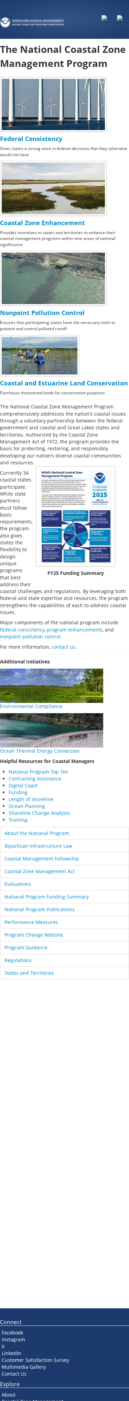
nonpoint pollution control (30, 636)
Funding (18, 792)
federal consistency (22, 629)
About (8, 1394)
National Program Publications (39, 909)
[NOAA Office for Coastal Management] (32, 16)
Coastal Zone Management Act (39, 871)
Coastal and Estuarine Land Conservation (64, 383)
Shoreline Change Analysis (39, 813)
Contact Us (14, 1373)
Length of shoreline (31, 799)
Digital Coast (23, 785)
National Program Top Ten (38, 771)
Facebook (12, 1332)
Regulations (18, 960)
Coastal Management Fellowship (41, 858)
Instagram (13, 1339)
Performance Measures (31, 922)
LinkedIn (11, 1353)
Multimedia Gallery (24, 1367)
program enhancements (75, 629)
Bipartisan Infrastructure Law (38, 846)
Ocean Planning (27, 806)
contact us (63, 647)
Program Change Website (33, 934)
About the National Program (36, 833)
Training (18, 820)
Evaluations (17, 884)
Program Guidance (25, 947)
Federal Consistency (31, 139)
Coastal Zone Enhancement (42, 223)
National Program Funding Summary (46, 896)
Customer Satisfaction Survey (35, 1360)
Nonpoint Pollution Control (42, 313)
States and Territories (29, 973)
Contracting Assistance (35, 778)
